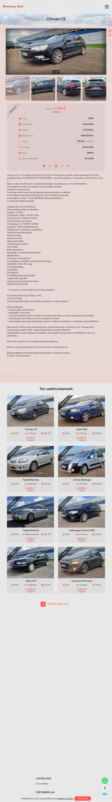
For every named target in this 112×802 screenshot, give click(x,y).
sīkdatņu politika (65, 798)
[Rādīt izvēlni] (106, 6)
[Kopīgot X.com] (50, 165)
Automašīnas (42, 783)
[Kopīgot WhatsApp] (62, 165)
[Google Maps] (105, 788)
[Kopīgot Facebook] (44, 165)
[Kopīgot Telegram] (68, 165)
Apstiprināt (82, 798)
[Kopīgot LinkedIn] (56, 165)
